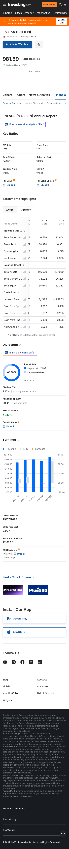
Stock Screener (24, 13)
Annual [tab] (10, 209)
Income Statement (34, 103)
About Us (42, 679)
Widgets (7, 700)
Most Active (43, 13)
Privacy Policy (9, 819)
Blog (5, 679)
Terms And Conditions (14, 808)
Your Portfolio (10, 693)
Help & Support (45, 693)
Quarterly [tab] (26, 209)
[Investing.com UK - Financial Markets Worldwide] (19, 5)
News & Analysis (40, 94)
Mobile (6, 686)
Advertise (42, 686)
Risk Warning (9, 830)
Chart (21, 94)
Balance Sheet (54, 103)
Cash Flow (10, 292)
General (8, 94)
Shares (7, 13)
